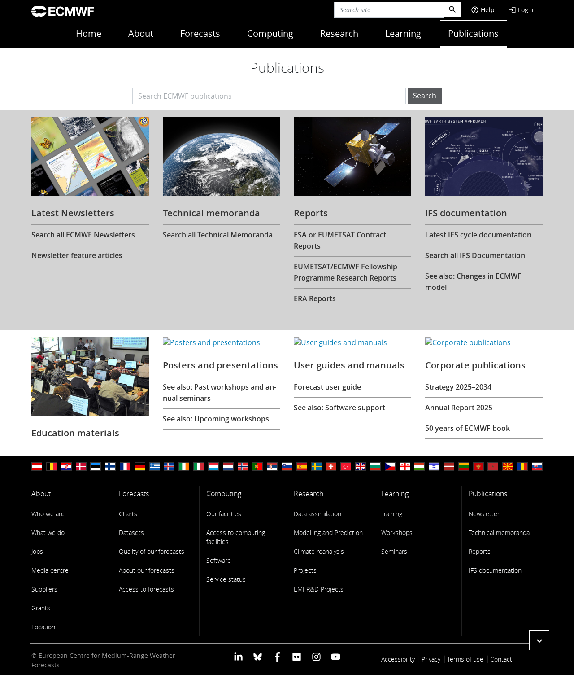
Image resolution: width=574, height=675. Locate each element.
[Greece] (154, 466)
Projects (305, 570)
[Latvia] (449, 466)
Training (391, 513)
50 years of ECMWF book (467, 428)
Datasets (131, 532)
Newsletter (484, 513)
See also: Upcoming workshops (216, 419)
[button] (539, 640)
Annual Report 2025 (458, 407)
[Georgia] (405, 466)
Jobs (37, 551)
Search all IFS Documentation (475, 255)
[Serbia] (272, 466)
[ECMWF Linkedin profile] (238, 656)
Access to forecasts (146, 589)
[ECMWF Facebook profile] (277, 656)
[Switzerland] (331, 466)
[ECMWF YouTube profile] (335, 656)
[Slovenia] (287, 466)
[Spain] (301, 466)
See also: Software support (339, 407)
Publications (473, 33)
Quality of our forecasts (151, 551)
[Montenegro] (478, 466)
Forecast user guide (327, 387)
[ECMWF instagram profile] (316, 656)
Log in (522, 9)
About (140, 33)
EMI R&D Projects (319, 589)
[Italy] (198, 466)
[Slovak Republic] (537, 466)
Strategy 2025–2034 (458, 387)
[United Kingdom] (360, 466)
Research (339, 33)
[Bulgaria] (375, 466)
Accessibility (398, 659)
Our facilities (223, 513)
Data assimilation (317, 513)
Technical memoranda (499, 532)
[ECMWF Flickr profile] (296, 656)
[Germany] (140, 466)
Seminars (394, 551)
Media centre (50, 570)
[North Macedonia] (507, 466)
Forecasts (200, 33)
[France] (125, 466)
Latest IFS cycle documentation (478, 235)
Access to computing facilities (235, 537)
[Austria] (36, 466)
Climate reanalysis (319, 551)
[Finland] (110, 466)
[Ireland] (183, 466)
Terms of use (465, 659)
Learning (403, 33)
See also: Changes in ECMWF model (473, 281)
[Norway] (243, 466)
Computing (270, 33)
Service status (226, 579)
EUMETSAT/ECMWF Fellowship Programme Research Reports (345, 272)
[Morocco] (492, 466)
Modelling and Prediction (328, 532)
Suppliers (44, 589)
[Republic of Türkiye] (345, 466)
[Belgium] (51, 466)
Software (218, 560)
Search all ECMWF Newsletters (83, 235)
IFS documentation (495, 570)
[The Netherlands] (228, 466)
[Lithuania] (463, 466)
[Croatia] (66, 466)
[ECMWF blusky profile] (257, 656)
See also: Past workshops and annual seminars (219, 392)
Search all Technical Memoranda (218, 235)
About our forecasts (146, 570)
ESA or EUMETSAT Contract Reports (340, 240)
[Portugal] (257, 466)
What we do (48, 532)
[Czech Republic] (390, 466)
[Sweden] (316, 466)
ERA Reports (315, 298)
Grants (40, 608)
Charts (128, 513)
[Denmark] (81, 466)
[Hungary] (419, 466)
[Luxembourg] (213, 466)
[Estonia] (95, 466)
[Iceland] (169, 466)
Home (88, 33)
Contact (501, 659)
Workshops (397, 532)
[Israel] (434, 466)
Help (483, 9)
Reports (480, 551)
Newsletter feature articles (76, 255)
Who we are (48, 513)
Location (43, 626)
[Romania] (522, 466)
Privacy (431, 659)
